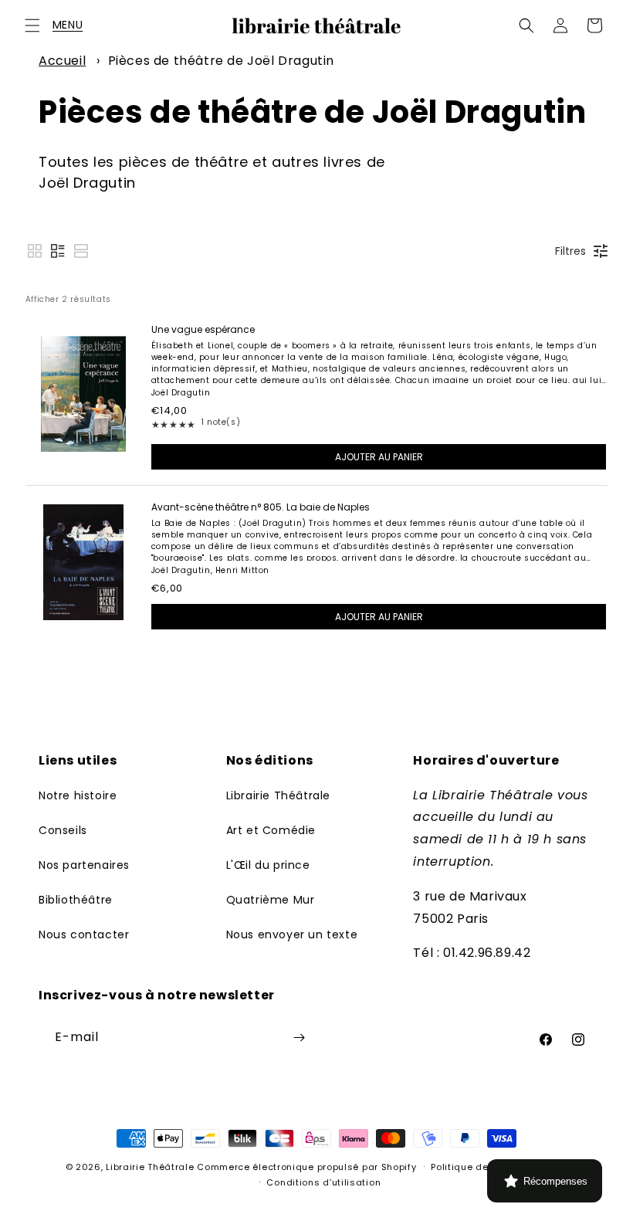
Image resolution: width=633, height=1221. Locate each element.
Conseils (63, 830)
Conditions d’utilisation (323, 1182)
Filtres (570, 251)
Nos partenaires (84, 865)
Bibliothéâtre (76, 899)
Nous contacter (84, 934)
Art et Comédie (271, 830)
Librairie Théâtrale (278, 795)
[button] (32, 25)
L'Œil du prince (268, 865)
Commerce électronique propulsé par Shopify (306, 1167)
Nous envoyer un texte (292, 934)
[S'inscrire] (299, 1037)
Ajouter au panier (379, 456)
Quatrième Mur (270, 899)
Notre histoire (78, 795)
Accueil (62, 61)
